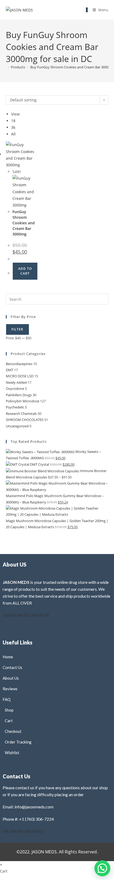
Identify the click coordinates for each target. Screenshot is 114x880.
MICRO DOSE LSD (19, 376)
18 (13, 120)
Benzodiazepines (19, 363)
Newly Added (16, 382)
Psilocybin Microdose (22, 401)
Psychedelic (15, 407)
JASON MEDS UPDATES (26, 615)
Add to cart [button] (25, 271)
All (13, 134)
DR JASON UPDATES (23, 831)
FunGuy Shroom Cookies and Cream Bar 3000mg (23, 223)
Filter (17, 329)
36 (13, 127)
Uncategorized (17, 426)
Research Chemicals (21, 413)
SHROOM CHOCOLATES (24, 419)
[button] (89, 101)
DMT (9, 369)
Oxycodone (15, 388)
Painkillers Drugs (19, 395)
